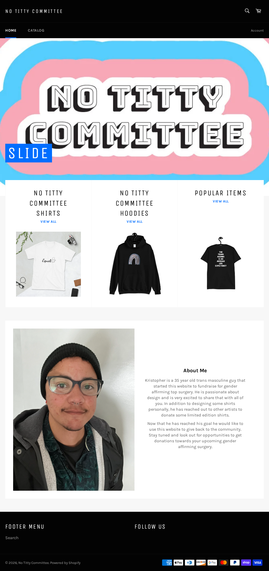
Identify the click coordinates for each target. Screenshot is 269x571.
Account (257, 30)
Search (12, 537)
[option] (134, 117)
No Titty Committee (34, 11)
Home (10, 30)
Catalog (36, 30)
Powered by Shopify (65, 563)
